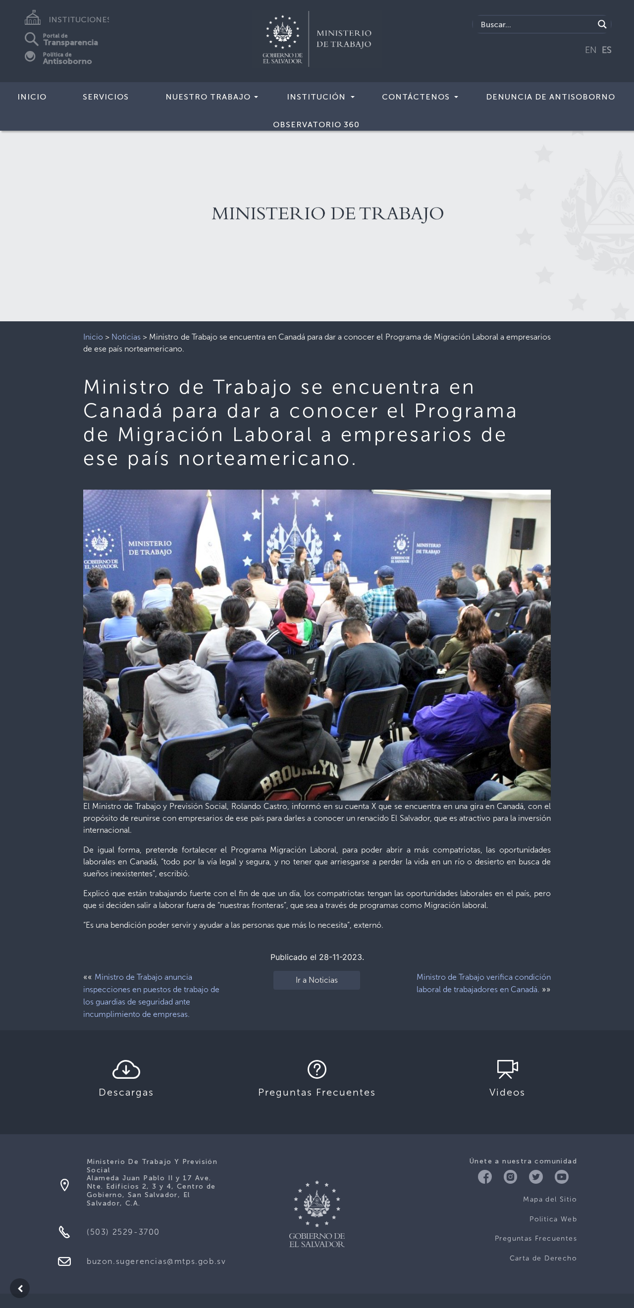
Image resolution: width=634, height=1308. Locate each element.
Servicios (106, 96)
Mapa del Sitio (550, 1199)
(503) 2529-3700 (123, 1232)
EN (591, 50)
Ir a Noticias (317, 980)
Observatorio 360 (316, 124)
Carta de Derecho (543, 1258)
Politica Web (553, 1219)
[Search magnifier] (602, 24)
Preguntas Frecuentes (536, 1238)
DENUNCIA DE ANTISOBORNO (550, 96)
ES (607, 50)
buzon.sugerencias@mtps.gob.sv (156, 1261)
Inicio (32, 96)
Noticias (126, 337)
